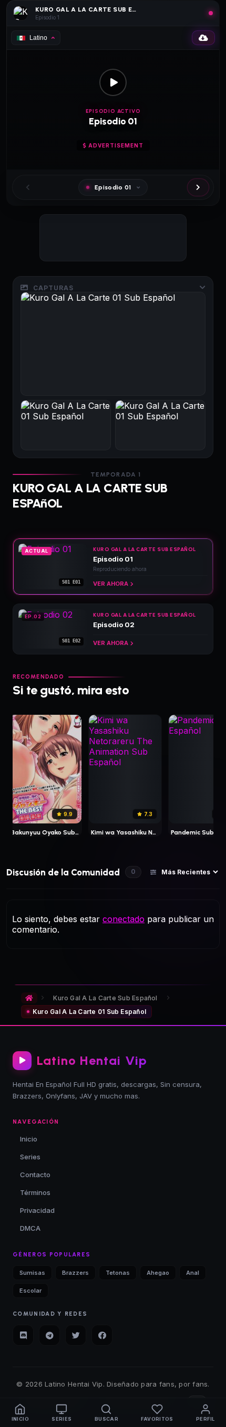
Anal (192, 1272)
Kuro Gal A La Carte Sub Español (105, 998)
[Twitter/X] (75, 1335)
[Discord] (23, 1335)
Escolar (30, 1290)
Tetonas (118, 1272)
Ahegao (158, 1272)
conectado (123, 919)
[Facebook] (101, 1335)
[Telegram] (49, 1335)
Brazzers (75, 1272)
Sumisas (32, 1272)
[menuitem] (20, 1412)
